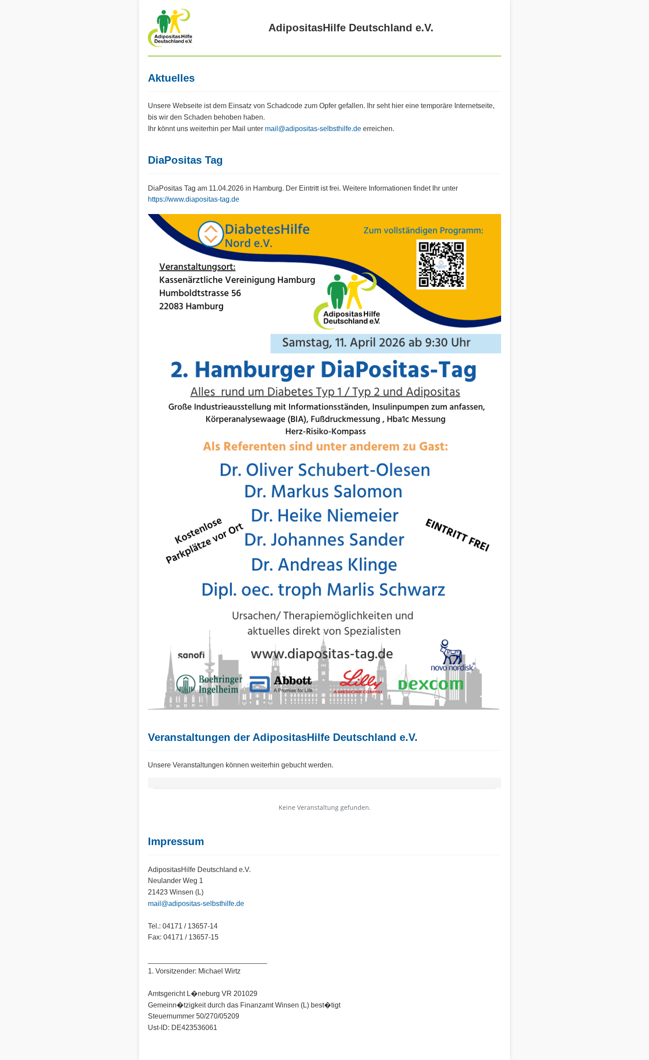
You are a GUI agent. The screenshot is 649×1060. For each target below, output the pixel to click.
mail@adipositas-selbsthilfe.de (313, 128)
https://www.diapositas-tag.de (193, 199)
